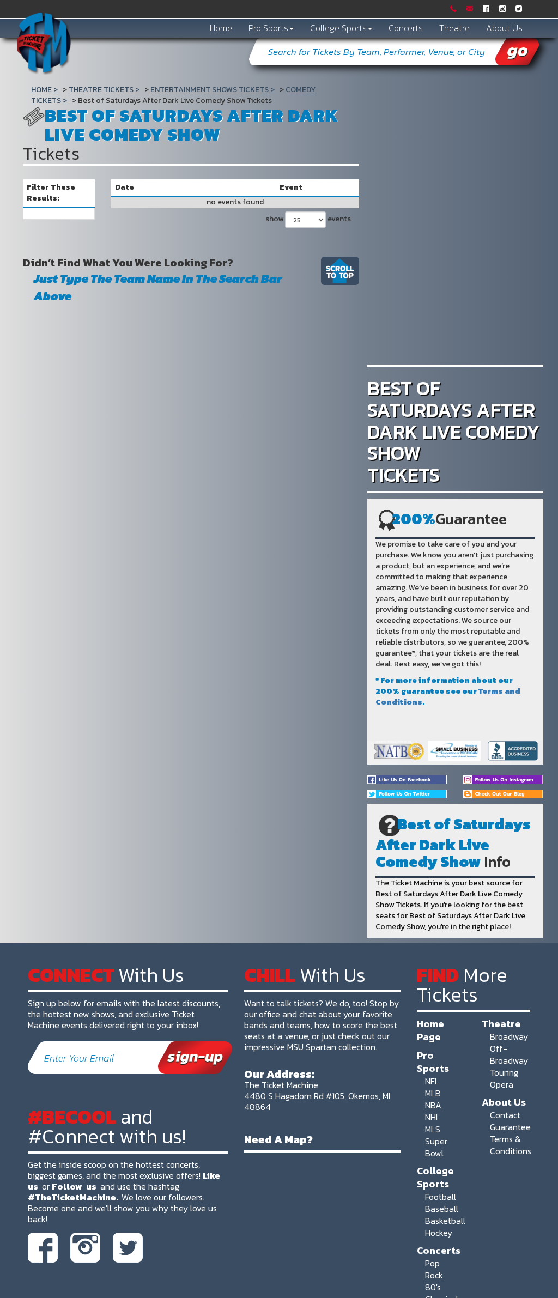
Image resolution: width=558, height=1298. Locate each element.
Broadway (509, 1036)
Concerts (406, 27)
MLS (432, 1129)
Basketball (445, 1220)
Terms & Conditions (510, 1144)
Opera (501, 1084)
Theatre (454, 27)
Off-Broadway (509, 1054)
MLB (433, 1093)
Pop (432, 1263)
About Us (504, 27)
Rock (434, 1275)
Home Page (430, 1030)
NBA (433, 1105)
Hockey (438, 1232)
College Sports (338, 27)
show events (306, 219)
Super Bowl (436, 1147)
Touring (504, 1072)
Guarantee (510, 1126)
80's (433, 1287)
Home (221, 27)
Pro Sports (268, 27)
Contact (505, 1114)
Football (440, 1196)
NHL (432, 1117)
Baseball (441, 1208)
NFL (432, 1081)
